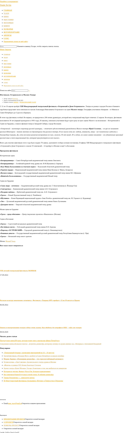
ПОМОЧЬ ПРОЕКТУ (12, 425)
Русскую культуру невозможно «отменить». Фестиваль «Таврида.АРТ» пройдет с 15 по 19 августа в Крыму (40, 300)
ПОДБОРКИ (7, 73)
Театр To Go (5, 5)
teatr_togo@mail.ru (15, 403)
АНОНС (16, 102)
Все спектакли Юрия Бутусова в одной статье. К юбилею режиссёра (28, 375)
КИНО (6, 60)
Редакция (15, 98)
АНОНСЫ (7, 79)
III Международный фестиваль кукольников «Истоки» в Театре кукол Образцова (33, 381)
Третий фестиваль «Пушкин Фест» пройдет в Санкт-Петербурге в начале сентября (34, 356)
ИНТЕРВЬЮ (7, 67)
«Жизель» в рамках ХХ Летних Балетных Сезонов (22, 365)
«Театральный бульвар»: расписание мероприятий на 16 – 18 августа (29, 353)
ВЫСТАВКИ (7, 64)
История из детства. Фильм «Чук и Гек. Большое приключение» (27, 371)
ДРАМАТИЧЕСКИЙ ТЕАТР (28, 102)
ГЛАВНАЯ (7, 54)
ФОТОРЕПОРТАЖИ (10, 76)
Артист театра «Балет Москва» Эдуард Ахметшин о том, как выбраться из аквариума (35, 368)
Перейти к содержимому (9, 1)
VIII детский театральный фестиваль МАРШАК (18, 271)
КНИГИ (6, 70)
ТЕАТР (6, 57)
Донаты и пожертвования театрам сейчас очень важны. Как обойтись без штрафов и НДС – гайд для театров (41, 328)
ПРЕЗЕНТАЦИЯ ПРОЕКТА (14, 419)
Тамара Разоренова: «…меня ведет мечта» (19, 378)
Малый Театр (10, 241)
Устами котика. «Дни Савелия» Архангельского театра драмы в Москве (30, 362)
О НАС (6, 82)
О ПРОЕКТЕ (8, 422)
